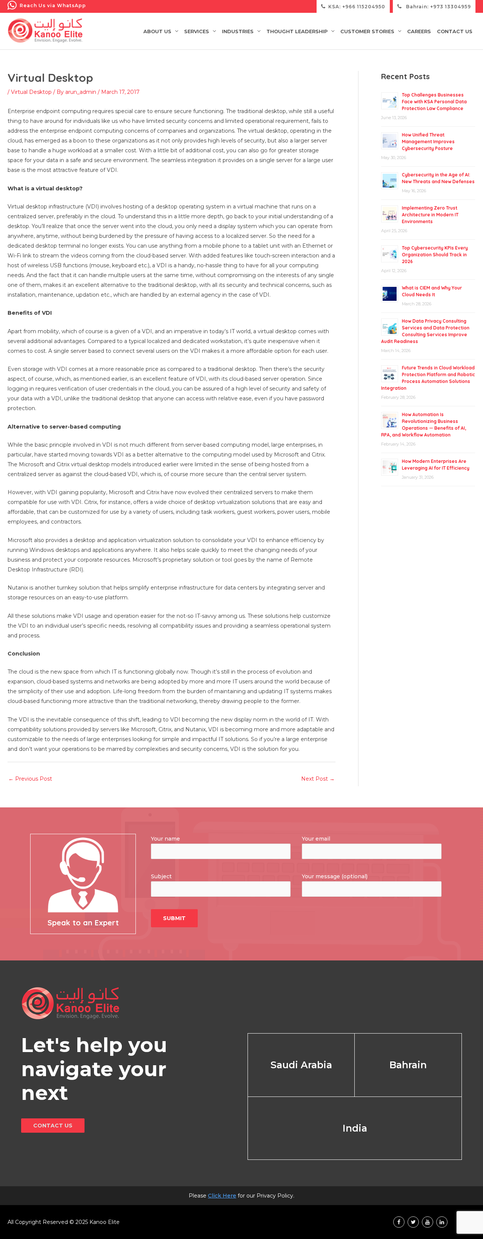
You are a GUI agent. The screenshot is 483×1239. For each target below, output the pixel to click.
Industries (238, 31)
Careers (419, 31)
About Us (157, 31)
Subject (161, 876)
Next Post (318, 778)
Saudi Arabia (301, 1065)
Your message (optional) (335, 876)
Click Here (222, 1195)
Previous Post (30, 778)
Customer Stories (367, 31)
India (355, 1128)
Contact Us (454, 31)
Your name (165, 838)
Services (196, 31)
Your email (316, 838)
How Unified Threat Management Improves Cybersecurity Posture (428, 141)
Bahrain (408, 1065)
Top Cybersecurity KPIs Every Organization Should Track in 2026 (435, 254)
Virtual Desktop (31, 92)
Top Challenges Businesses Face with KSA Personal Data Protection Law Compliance (434, 101)
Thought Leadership (297, 31)
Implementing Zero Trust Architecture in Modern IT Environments (430, 214)
